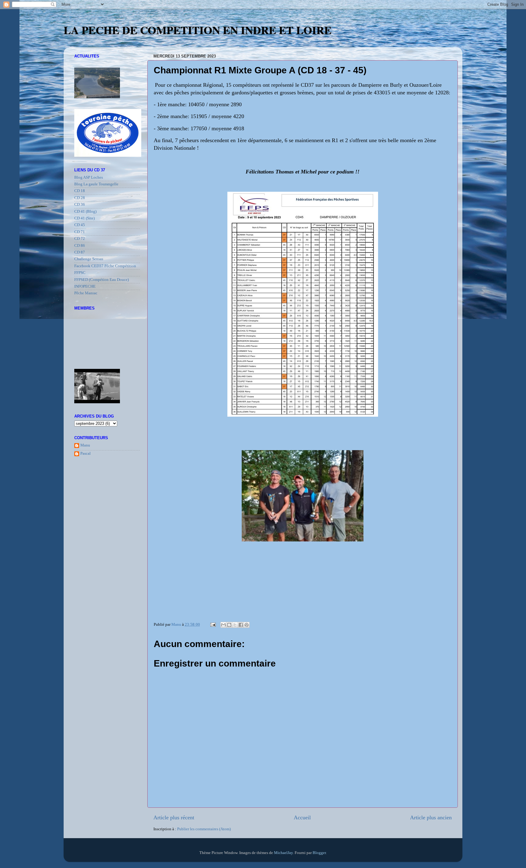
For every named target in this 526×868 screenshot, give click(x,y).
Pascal (85, 453)
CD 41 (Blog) (85, 211)
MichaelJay (283, 853)
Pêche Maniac (85, 293)
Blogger (319, 853)
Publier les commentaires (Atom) (204, 829)
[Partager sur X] (235, 625)
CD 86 (79, 245)
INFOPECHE (85, 286)
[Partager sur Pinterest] (247, 625)
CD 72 (79, 238)
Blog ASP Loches (88, 177)
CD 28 (79, 198)
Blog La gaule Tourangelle (96, 184)
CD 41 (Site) (84, 218)
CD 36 (79, 204)
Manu (85, 445)
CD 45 (79, 225)
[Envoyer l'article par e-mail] (213, 624)
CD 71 (79, 232)
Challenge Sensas (88, 259)
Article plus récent (173, 817)
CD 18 (79, 191)
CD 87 (79, 252)
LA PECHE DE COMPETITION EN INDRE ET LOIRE (197, 30)
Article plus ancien (431, 817)
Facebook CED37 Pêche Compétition (105, 266)
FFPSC (80, 273)
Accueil (302, 817)
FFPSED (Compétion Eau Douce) (101, 280)
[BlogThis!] (229, 625)
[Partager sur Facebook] (241, 625)
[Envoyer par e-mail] (223, 625)
